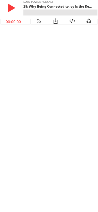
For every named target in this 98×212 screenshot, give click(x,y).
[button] (11, 8)
